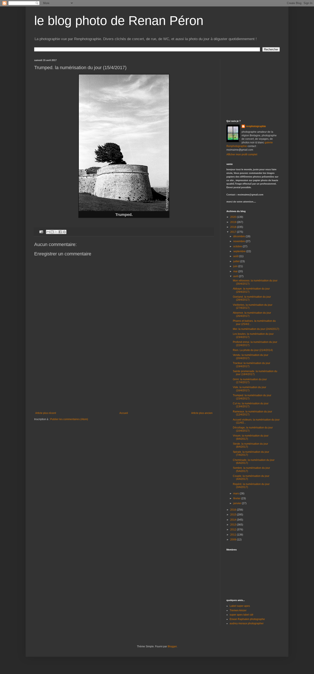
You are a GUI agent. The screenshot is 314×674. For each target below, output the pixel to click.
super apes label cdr (241, 614)
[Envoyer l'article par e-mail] (41, 231)
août (236, 256)
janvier (237, 503)
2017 (233, 231)
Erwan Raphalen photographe (247, 619)
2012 (233, 529)
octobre (238, 246)
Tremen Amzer (238, 610)
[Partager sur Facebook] (60, 232)
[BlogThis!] (52, 232)
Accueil (123, 413)
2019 (233, 222)
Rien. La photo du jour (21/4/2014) (253, 350)
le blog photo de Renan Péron (118, 20)
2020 (233, 216)
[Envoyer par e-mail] (48, 232)
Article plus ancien (202, 413)
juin (235, 266)
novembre (239, 241)
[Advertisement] (124, 379)
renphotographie (256, 126)
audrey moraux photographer (247, 623)
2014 (233, 519)
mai (235, 271)
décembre (239, 236)
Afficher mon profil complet (241, 154)
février (237, 498)
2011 (233, 534)
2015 (233, 514)
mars (236, 493)
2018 (233, 227)
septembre (239, 251)
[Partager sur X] (56, 232)
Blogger (172, 646)
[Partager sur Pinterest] (64, 232)
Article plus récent (45, 413)
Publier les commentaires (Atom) (69, 419)
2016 (233, 509)
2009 (233, 539)
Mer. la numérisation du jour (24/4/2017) (256, 329)
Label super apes (240, 605)
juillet (236, 261)
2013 (233, 524)
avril (236, 276)
